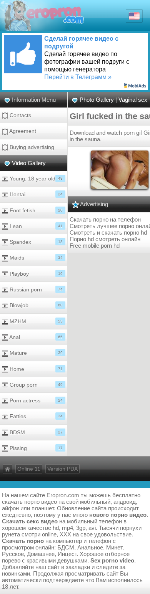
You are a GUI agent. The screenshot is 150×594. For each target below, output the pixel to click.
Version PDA (62, 469)
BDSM (35, 432)
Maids (35, 258)
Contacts (19, 115)
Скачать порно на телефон (105, 219)
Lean (35, 226)
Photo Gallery (97, 99)
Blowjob (35, 305)
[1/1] (119, 169)
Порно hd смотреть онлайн (105, 239)
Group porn (35, 385)
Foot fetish (35, 210)
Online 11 (28, 469)
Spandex (35, 242)
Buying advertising (31, 147)
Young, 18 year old (35, 178)
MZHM (35, 321)
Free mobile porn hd (95, 245)
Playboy (35, 274)
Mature (35, 353)
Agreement (22, 131)
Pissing (35, 448)
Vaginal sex (132, 99)
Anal (35, 337)
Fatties (35, 416)
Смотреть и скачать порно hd (108, 232)
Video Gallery (29, 163)
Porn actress (35, 400)
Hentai (35, 194)
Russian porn (35, 289)
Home (35, 369)
